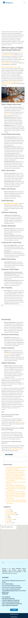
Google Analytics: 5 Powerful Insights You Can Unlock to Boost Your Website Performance (16, 501)
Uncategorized (10, 519)
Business (8, 511)
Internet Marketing (11, 514)
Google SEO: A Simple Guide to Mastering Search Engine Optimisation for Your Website (16, 478)
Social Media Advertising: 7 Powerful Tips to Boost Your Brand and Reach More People (15, 496)
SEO (7, 517)
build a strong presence (15, 449)
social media (7, 354)
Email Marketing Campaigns (11, 203)
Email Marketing (10, 513)
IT (6, 516)
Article (8, 509)
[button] (24, 2)
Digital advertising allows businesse (10, 67)
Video (7, 521)
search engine (8, 113)
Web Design (9, 522)
